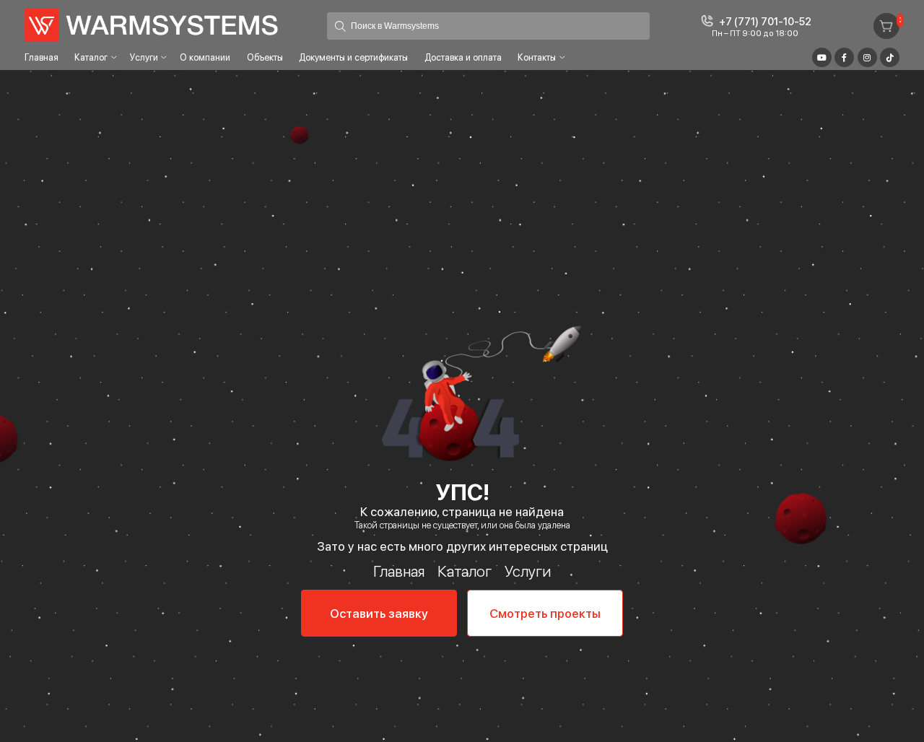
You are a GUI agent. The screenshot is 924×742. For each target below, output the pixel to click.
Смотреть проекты (545, 613)
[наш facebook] (844, 57)
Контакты (537, 57)
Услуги (144, 57)
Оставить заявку (379, 613)
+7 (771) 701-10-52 (765, 21)
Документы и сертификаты (353, 57)
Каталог (91, 57)
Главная (41, 57)
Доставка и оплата (463, 57)
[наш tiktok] (889, 57)
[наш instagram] (867, 57)
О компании (205, 57)
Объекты (265, 57)
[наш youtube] (822, 57)
